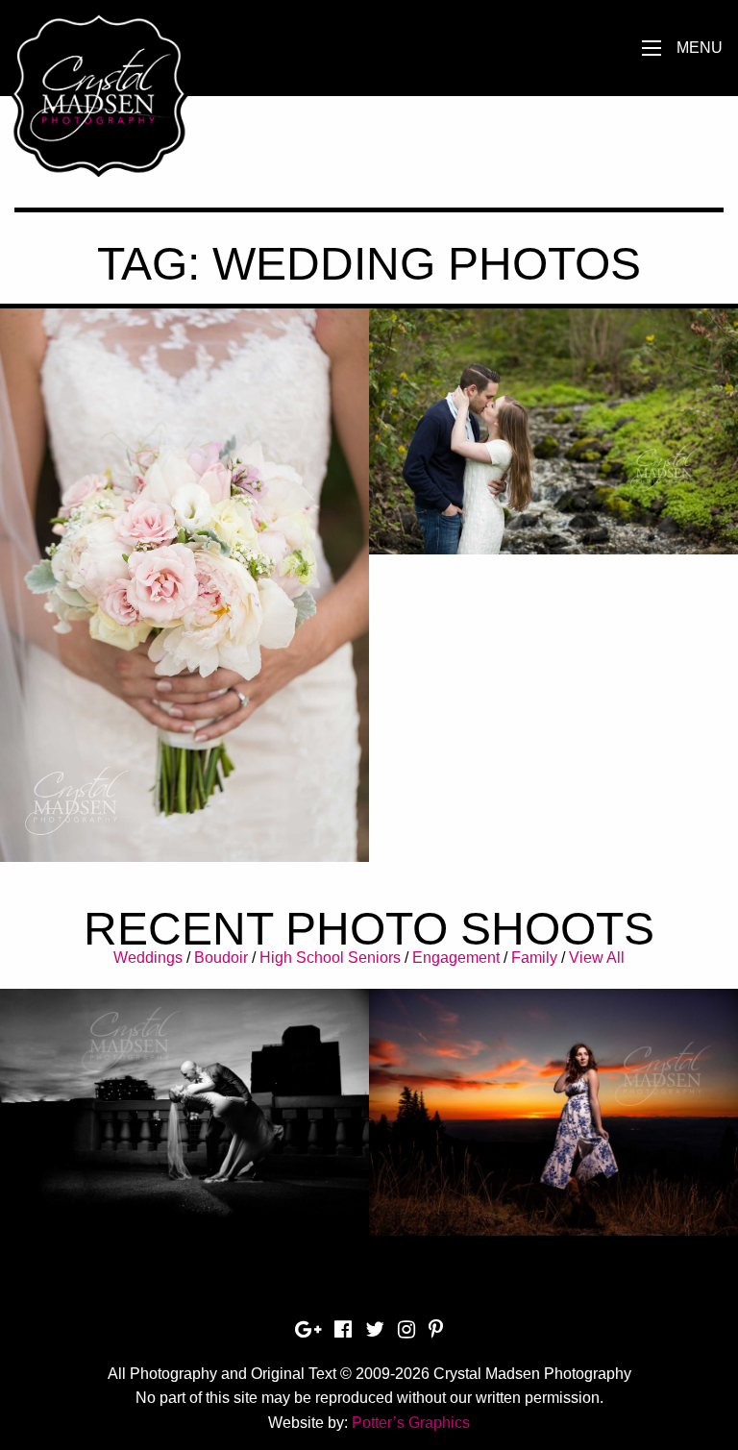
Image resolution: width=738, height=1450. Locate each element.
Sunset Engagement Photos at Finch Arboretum (554, 444)
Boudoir (221, 957)
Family (534, 957)
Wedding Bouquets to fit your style (184, 547)
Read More (185, 610)
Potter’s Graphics (411, 1422)
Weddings (148, 957)
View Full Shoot (185, 1100)
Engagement (456, 957)
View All (597, 957)
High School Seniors (330, 957)
